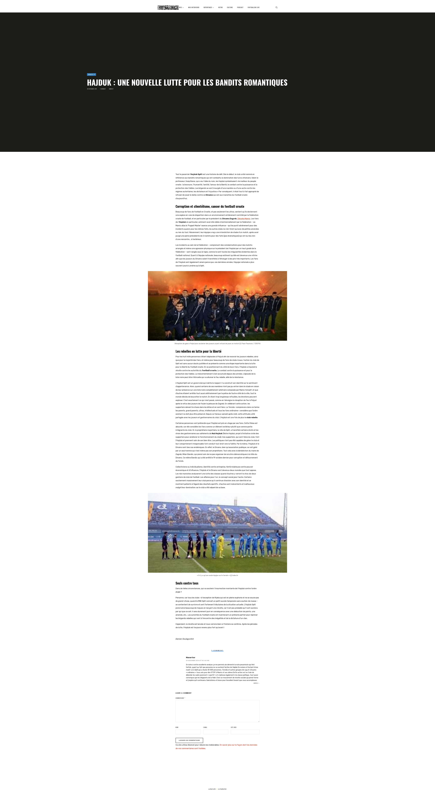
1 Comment (103, 89)
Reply (256, 683)
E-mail (205, 727)
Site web (233, 727)
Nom (177, 727)
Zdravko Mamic (243, 219)
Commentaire (180, 698)
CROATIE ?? (91, 74)
